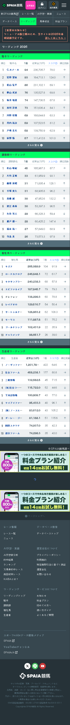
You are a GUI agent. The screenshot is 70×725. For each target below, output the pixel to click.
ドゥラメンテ (12, 335)
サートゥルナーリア (16, 312)
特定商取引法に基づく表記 (51, 564)
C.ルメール (13, 70)
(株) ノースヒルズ (15, 410)
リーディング (28, 21)
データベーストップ (48, 533)
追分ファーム (12, 433)
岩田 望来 (12, 77)
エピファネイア (13, 289)
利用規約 (42, 560)
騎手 (6, 600)
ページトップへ (36, 516)
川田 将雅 (12, 115)
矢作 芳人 (12, 214)
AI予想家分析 (11, 555)
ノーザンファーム (15, 365)
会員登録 (30, 5)
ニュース (61, 14)
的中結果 (8, 560)
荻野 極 (11, 138)
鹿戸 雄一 (12, 221)
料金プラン (43, 600)
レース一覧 (28, 14)
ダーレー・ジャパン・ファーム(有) (24, 418)
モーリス (10, 319)
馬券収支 (45, 21)
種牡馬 (7, 610)
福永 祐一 (12, 229)
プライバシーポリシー (49, 555)
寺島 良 (11, 236)
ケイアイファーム (15, 403)
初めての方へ (44, 605)
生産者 (7, 615)
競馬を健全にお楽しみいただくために (35, 699)
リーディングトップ (15, 596)
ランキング (10, 564)
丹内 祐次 (12, 123)
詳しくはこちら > (55, 38)
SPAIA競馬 (31, 706)
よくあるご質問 (45, 615)
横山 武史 (12, 92)
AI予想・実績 (44, 14)
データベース (10, 21)
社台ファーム (12, 372)
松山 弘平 (12, 85)
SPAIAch (9, 652)
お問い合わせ (44, 574)
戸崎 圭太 (12, 130)
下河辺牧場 (11, 395)
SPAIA (8, 641)
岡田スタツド (12, 425)
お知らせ (42, 596)
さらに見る (33, 145)
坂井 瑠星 (12, 100)
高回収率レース (12, 574)
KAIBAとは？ (11, 579)
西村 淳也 (12, 108)
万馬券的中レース (13, 569)
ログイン (42, 8)
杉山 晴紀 (12, 168)
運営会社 (42, 569)
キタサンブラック (15, 282)
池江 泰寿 (12, 206)
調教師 (7, 605)
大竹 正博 (12, 176)
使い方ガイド (44, 610)
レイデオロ (11, 304)
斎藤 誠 (11, 198)
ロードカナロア (13, 274)
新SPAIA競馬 (8, 14)
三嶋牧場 (10, 380)
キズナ (9, 266)
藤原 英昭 (12, 183)
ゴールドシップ (13, 327)
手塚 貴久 (12, 191)
